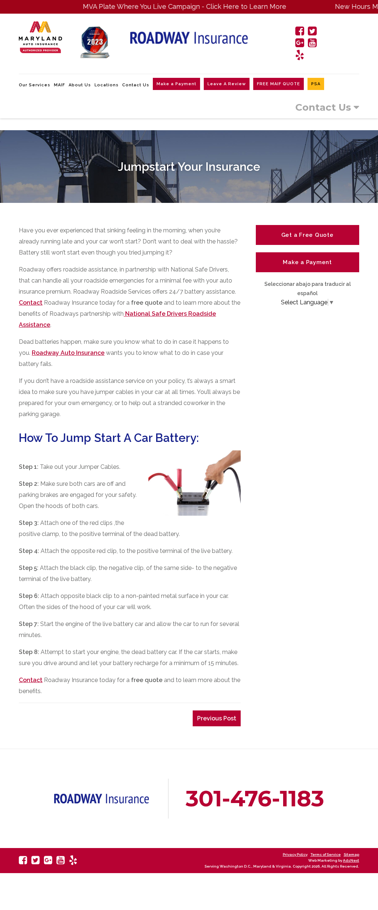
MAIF (59, 85)
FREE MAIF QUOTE (278, 84)
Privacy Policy (295, 854)
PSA (315, 84)
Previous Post (216, 718)
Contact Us (135, 85)
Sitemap (351, 854)
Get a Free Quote (307, 235)
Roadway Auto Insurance (68, 352)
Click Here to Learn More (229, 6)
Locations (106, 85)
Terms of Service (325, 854)
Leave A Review (226, 84)
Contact (30, 302)
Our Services (34, 85)
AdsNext (351, 860)
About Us (80, 85)
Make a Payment (176, 84)
